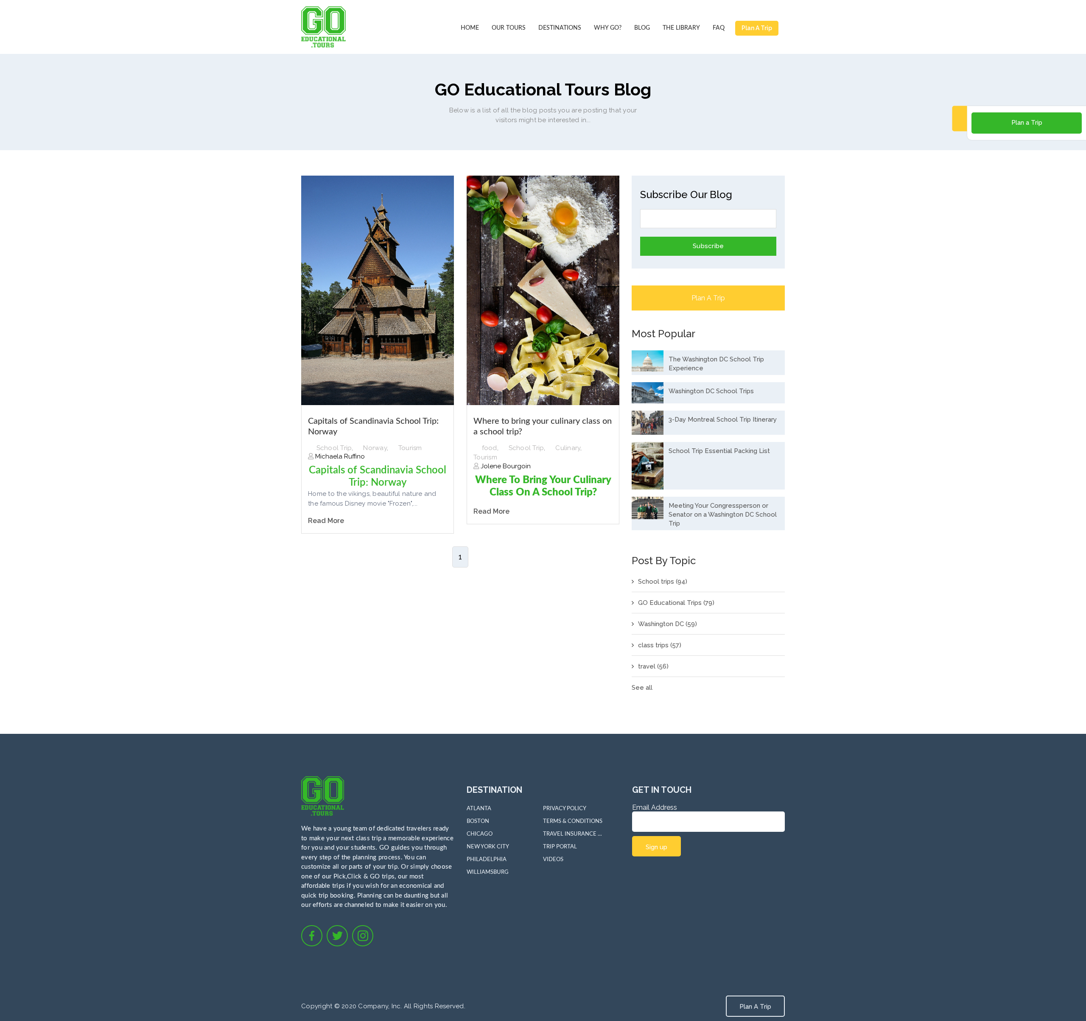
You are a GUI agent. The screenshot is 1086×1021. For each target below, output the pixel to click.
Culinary (567, 448)
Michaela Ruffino (339, 456)
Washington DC (667, 624)
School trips (662, 581)
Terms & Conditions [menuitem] (572, 821)
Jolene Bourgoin (505, 466)
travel (653, 666)
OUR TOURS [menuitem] (509, 28)
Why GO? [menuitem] (607, 28)
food (489, 448)
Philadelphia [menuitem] (487, 859)
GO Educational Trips (676, 603)
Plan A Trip (757, 28)
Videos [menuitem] (553, 859)
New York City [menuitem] (488, 847)
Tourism (410, 448)
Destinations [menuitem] (559, 28)
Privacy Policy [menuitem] (564, 808)
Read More (326, 521)
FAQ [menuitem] (719, 28)
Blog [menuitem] (642, 28)
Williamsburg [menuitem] (488, 872)
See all (642, 687)
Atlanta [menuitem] (479, 808)
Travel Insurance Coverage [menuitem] (572, 834)
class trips (659, 645)
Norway (375, 448)
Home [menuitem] (470, 28)
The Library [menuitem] (681, 28)
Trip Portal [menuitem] (560, 847)
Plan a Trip (1026, 122)
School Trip (334, 448)
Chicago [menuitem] (480, 834)
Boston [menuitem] (478, 821)
